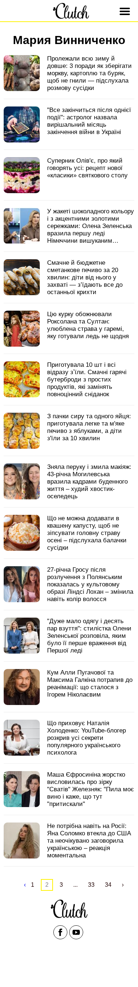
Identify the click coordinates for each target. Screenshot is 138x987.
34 (108, 885)
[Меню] (126, 11)
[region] (69, 969)
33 (91, 885)
